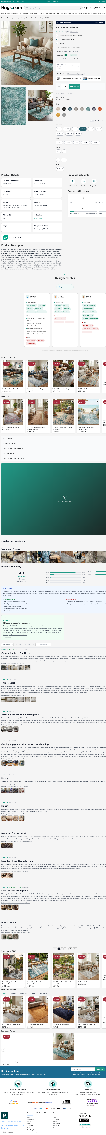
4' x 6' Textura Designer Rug (35, 1024)
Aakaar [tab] (33, 993)
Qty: (58, 86)
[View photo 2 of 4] (10, 763)
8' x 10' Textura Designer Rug (11, 1024)
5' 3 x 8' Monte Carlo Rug (35, 389)
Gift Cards (30, 1115)
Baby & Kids (52, 13)
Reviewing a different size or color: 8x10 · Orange (14, 759)
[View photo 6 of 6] (33, 699)
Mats (65, 13)
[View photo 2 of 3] (10, 729)
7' (64, 151)
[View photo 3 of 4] (16, 763)
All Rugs (3, 13)
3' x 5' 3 (67, 129)
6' (57, 160)
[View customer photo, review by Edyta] (19, 557)
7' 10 (64, 160)
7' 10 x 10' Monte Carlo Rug (61, 389)
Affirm (28, 1123)
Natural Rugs (34, 13)
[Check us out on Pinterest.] (90, 1116)
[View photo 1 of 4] (4, 763)
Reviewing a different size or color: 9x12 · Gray (15, 635)
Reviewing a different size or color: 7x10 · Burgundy (14, 871)
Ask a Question (61, 93)
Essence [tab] (13, 993)
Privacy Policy (74, 1076)
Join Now (100, 1069)
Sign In (89, 8)
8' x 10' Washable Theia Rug (10, 389)
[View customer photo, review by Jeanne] (67, 557)
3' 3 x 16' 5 (85, 142)
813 (70, 948)
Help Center (56, 1119)
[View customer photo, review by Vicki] (43, 557)
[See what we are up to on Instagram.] (83, 1116)
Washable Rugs (24, 13)
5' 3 (58, 151)
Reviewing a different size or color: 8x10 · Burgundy (14, 786)
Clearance (101, 13)
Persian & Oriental (12, 13)
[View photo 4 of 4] (22, 763)
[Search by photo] (26, 7)
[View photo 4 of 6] (22, 699)
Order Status (101, 1)
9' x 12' (78, 133)
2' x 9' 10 (68, 142)
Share (71, 93)
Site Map (29, 1121)
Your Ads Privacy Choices (9, 1126)
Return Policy (56, 1123)
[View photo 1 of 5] (4, 667)
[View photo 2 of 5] (10, 667)
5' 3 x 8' (83, 129)
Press (54, 1128)
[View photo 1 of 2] (4, 845)
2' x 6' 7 (59, 142)
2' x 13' (76, 142)
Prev (55, 948)
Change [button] (67, 99)
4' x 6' (74, 129)
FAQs (54, 1117)
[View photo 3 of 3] (16, 729)
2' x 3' (58, 129)
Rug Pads (60, 13)
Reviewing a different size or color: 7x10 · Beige (13, 695)
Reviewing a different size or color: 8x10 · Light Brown (15, 903)
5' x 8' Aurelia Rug (83, 982)
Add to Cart (74, 86)
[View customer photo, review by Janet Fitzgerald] (79, 557)
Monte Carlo (34, 18)
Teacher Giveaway (32, 1132)
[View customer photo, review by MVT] (7, 557)
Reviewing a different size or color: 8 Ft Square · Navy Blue (16, 841)
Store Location (31, 1119)
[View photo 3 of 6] (16, 699)
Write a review (74, 32)
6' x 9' (91, 129)
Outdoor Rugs (43, 13)
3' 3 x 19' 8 (95, 142)
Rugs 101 (55, 1121)
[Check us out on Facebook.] (80, 1116)
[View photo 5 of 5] (27, 667)
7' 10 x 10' (60, 133)
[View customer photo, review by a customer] (31, 557)
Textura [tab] (5, 993)
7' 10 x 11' (69, 133)
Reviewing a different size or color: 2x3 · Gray (13, 725)
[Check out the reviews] (85, 1126)
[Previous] (3, 376)
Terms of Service (85, 1076)
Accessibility (56, 1125)
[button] (49, 23)
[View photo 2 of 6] (10, 699)
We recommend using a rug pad (76, 74)
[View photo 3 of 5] (16, 667)
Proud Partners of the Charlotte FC (36, 1113)
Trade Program (31, 1128)
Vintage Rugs (25, 18)
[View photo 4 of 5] (22, 667)
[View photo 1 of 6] (4, 699)
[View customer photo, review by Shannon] (91, 557)
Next (75, 948)
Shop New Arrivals (53, 1)
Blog (28, 1117)
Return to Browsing (7, 18)
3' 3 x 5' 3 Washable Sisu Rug (11, 427)
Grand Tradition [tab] (43, 993)
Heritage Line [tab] (23, 993)
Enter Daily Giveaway (32, 1130)
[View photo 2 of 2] (10, 845)
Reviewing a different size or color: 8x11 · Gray (13, 663)
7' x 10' (99, 129)
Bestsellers (30, 1125)
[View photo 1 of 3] (4, 729)
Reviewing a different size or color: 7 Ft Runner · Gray (15, 932)
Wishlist (98, 8)
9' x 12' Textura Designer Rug (86, 1024)
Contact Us (56, 1113)
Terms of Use (5, 1122)
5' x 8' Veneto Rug (83, 389)
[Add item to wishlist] (22, 362)
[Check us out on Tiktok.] (86, 1116)
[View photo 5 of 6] (27, 699)
